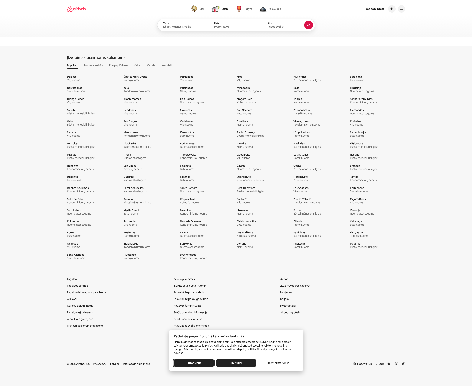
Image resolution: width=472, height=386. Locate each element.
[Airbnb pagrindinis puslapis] (76, 8)
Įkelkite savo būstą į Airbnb (190, 285)
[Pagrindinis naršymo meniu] (401, 9)
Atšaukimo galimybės (80, 319)
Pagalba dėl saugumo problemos (86, 292)
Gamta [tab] (151, 65)
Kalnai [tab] (137, 65)
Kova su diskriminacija (80, 305)
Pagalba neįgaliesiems (80, 312)
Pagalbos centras (77, 285)
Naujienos (286, 292)
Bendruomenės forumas (188, 319)
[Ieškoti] (308, 25)
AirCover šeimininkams (187, 305)
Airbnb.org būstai (290, 312)
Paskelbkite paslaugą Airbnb (191, 299)
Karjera (284, 299)
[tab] (198, 9)
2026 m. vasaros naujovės (295, 285)
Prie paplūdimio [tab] (118, 65)
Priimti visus (194, 363)
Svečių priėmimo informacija (190, 312)
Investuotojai (288, 305)
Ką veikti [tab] (167, 65)
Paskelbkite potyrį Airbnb (189, 292)
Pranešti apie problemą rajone (85, 325)
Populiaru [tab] (72, 65)
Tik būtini (236, 363)
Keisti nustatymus (278, 363)
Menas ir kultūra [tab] (93, 65)
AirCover (72, 299)
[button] (236, 25)
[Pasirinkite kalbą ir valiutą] (392, 9)
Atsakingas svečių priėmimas (191, 325)
